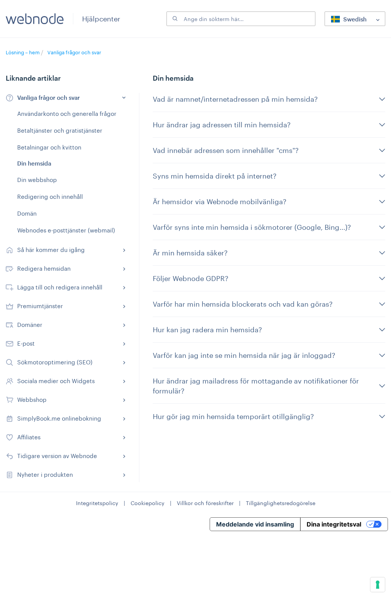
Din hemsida (34, 163)
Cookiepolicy (148, 503)
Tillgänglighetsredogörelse (280, 503)
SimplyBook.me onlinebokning (59, 418)
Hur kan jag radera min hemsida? (207, 329)
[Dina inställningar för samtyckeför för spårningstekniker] (377, 584)
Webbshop (32, 399)
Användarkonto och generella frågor (66, 113)
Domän (27, 213)
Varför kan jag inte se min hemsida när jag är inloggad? (244, 355)
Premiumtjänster (40, 305)
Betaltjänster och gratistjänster (59, 130)
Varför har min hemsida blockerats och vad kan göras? (243, 304)
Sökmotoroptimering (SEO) (54, 362)
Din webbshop (37, 179)
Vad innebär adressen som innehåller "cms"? (226, 150)
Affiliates (28, 437)
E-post (26, 343)
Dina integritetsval (334, 524)
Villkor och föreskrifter (205, 503)
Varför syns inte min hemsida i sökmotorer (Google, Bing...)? (252, 227)
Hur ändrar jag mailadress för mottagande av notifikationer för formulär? (256, 386)
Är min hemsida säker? (190, 253)
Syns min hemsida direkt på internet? (214, 176)
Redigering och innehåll (50, 196)
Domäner (29, 324)
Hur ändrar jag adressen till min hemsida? (222, 124)
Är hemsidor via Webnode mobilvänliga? (219, 201)
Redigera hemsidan (44, 268)
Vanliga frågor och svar (74, 52)
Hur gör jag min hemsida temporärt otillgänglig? (233, 416)
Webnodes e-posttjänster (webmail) (66, 230)
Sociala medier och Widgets (56, 380)
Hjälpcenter (101, 18)
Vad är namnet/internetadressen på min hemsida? (235, 99)
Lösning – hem (23, 52)
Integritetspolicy (97, 503)
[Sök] (174, 18)
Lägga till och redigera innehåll (59, 287)
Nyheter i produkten (45, 474)
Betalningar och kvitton (49, 147)
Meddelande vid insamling (255, 524)
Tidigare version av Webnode (57, 455)
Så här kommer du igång (51, 249)
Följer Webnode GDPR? (190, 278)
